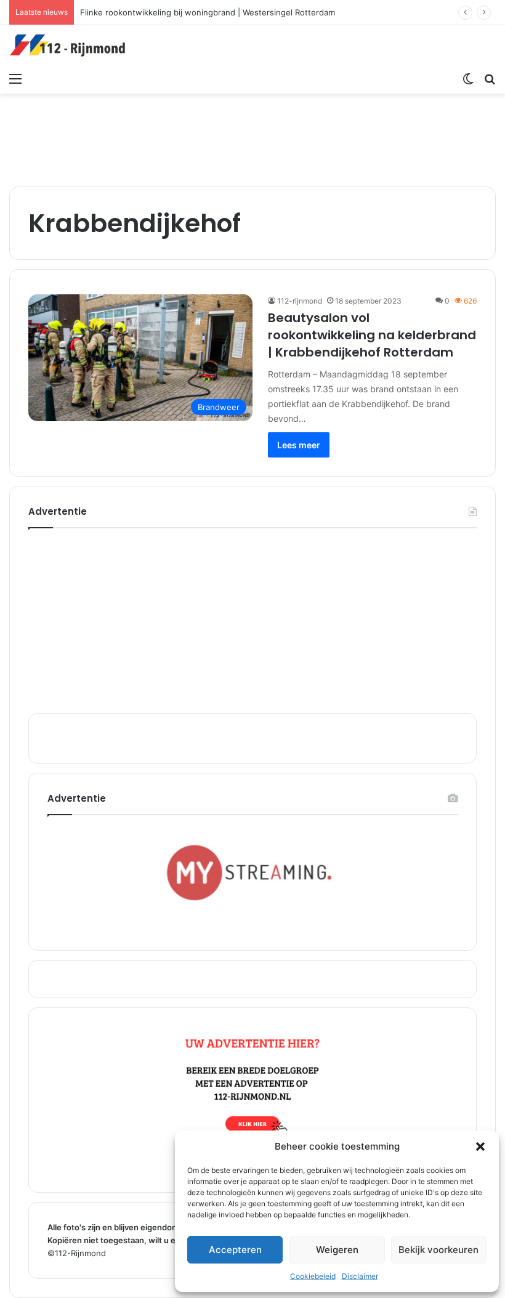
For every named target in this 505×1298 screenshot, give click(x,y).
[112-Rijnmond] (67, 45)
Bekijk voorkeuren (438, 1250)
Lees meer (298, 445)
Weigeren (337, 1250)
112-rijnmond (299, 300)
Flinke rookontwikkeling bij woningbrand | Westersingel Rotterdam (207, 12)
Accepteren (235, 1250)
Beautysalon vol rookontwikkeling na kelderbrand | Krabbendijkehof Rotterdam (372, 335)
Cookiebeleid (313, 1276)
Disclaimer (360, 1276)
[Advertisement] (252, 133)
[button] (480, 1146)
